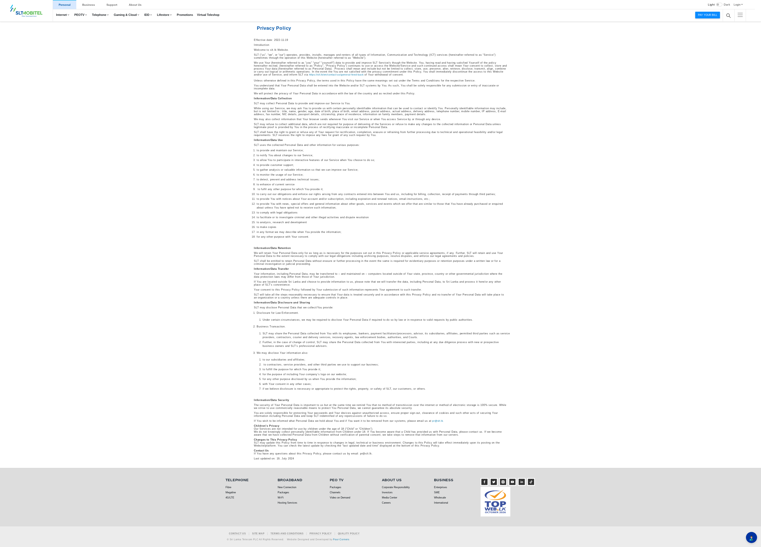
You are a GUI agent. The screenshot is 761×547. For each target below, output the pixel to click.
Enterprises (440, 487)
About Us (135, 4)
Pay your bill (707, 14)
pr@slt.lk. (438, 421)
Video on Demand (340, 497)
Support (111, 4)
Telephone (99, 14)
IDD (146, 14)
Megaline (231, 492)
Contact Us (237, 533)
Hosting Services (287, 502)
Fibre (228, 487)
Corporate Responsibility (396, 487)
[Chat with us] (751, 537)
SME (437, 492)
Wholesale (440, 497)
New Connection (287, 487)
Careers (386, 502)
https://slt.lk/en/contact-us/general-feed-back (336, 74)
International (441, 502)
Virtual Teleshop (208, 14)
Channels (335, 492)
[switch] (719, 4)
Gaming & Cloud (125, 14)
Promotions (185, 14)
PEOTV (79, 14)
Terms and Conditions (287, 533)
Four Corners (341, 539)
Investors (387, 492)
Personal (65, 4)
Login (737, 4)
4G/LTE (230, 497)
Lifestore (163, 14)
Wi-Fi (281, 497)
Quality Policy (349, 533)
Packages (283, 492)
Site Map (258, 533)
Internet (61, 14)
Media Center (389, 497)
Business (88, 4)
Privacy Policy (321, 533)
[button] (740, 14)
